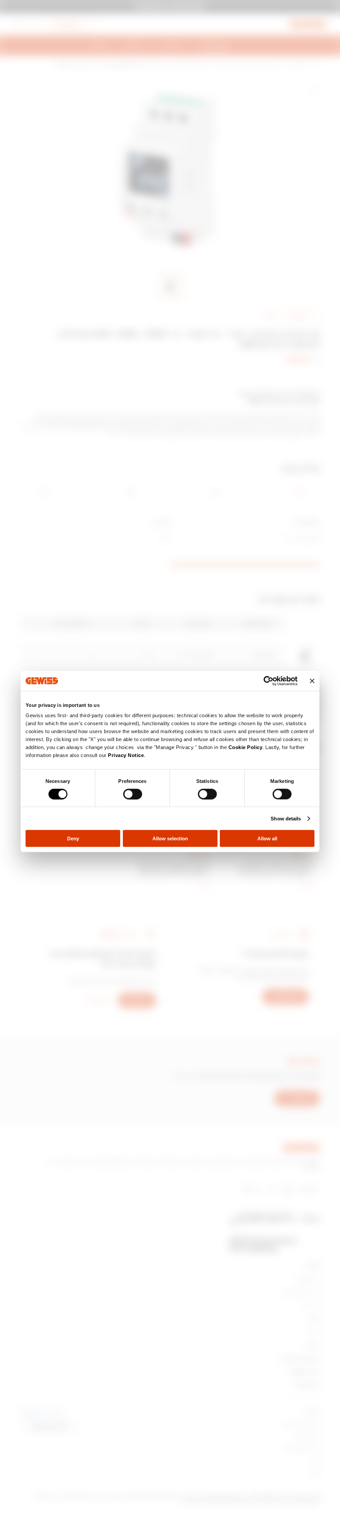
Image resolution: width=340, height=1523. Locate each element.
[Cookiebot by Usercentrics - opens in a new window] (268, 681)
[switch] (132, 794)
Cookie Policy (245, 747)
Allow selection (170, 838)
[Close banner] (312, 680)
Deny (73, 838)
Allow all (267, 838)
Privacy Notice (126, 755)
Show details (286, 818)
